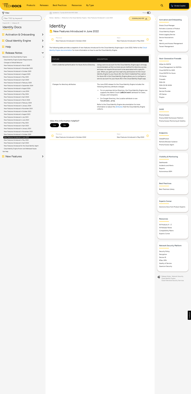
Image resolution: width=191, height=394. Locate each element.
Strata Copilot (179, 6)
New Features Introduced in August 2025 (17, 74)
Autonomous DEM (165, 171)
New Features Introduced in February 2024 (18, 103)
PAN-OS (162, 82)
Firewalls (162, 79)
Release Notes (166, 276)
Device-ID (162, 257)
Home (51, 18)
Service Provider (165, 91)
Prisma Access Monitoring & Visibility (172, 121)
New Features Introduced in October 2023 (17, 111)
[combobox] (22, 18)
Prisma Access (164, 115)
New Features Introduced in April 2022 (16, 143)
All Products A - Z (165, 225)
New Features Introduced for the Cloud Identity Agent (21, 146)
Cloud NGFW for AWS (167, 70)
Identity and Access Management (171, 43)
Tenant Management (166, 46)
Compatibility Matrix (166, 231)
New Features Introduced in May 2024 (16, 94)
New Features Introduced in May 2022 (16, 140)
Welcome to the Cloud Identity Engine (15, 57)
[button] (189, 315)
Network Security (177, 276)
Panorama (162, 88)
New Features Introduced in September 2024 (18, 85)
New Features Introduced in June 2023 (16, 120)
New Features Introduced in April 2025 (16, 80)
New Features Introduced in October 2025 (17, 71)
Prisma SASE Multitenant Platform (171, 118)
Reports (162, 168)
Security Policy (164, 251)
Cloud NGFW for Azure (167, 73)
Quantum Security (165, 266)
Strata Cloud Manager (167, 25)
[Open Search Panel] (162, 5)
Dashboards (163, 162)
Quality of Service (165, 263)
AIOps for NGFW (165, 64)
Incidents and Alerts (166, 165)
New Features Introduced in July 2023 (16, 117)
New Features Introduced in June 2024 (16, 91)
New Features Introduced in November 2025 (18, 68)
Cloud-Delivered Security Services (173, 280)
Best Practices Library (166, 189)
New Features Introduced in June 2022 (16, 137)
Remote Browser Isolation (168, 142)
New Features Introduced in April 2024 (16, 97)
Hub (160, 40)
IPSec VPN (163, 260)
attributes (119, 107)
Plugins (161, 97)
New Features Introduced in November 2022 (18, 131)
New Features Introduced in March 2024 (17, 100)
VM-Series (163, 94)
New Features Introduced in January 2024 (17, 106)
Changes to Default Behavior (13, 62)
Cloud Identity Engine (167, 31)
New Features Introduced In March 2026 (17, 65)
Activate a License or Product (169, 28)
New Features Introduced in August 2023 (17, 114)
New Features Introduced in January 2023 (17, 128)
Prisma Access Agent (166, 145)
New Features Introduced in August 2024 (17, 88)
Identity (57, 18)
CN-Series (163, 76)
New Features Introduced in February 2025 (18, 83)
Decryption (163, 254)
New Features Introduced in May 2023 (16, 123)
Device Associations (166, 37)
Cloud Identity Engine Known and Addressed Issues (20, 149)
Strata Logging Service (167, 34)
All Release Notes (165, 228)
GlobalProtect (164, 139)
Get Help (5, 151)
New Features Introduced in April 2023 (16, 126)
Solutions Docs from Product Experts (172, 207)
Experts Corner (164, 234)
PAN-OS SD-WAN (165, 85)
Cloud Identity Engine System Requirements (18, 60)
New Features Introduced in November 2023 (18, 108)
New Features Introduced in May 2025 (16, 77)
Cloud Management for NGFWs (170, 67)
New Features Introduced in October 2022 (17, 134)
